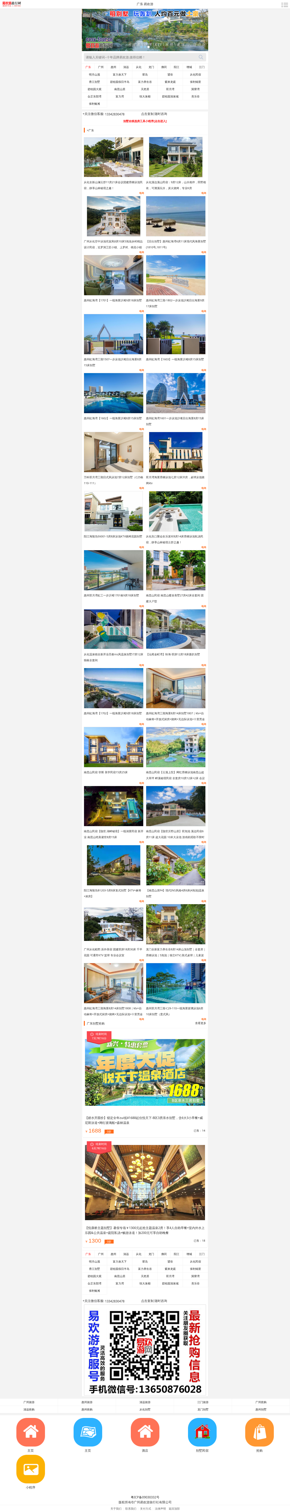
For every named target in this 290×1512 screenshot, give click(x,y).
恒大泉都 (145, 96)
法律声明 (160, 1508)
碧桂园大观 (94, 89)
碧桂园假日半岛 (119, 82)
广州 (101, 67)
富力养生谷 (145, 82)
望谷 (170, 74)
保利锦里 (195, 82)
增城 (189, 67)
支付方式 (145, 1508)
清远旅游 (145, 1402)
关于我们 (116, 1508)
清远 (126, 67)
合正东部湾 (94, 96)
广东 (88, 67)
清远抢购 (29, 1409)
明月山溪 (94, 74)
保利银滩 (94, 104)
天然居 (145, 89)
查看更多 (200, 1023)
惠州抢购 (87, 1409)
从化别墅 (145, 1409)
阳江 (176, 67)
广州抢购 (261, 1402)
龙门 (151, 67)
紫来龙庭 (170, 82)
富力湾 (120, 96)
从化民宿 (195, 74)
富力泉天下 (120, 74)
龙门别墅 (203, 1409)
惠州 (113, 67)
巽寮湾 (195, 89)
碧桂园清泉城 (170, 96)
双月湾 (170, 89)
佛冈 (164, 67)
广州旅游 (29, 1402)
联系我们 (130, 1508)
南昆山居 (119, 89)
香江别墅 (94, 82)
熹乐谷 (195, 96)
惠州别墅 (261, 1409)
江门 (202, 67)
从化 (138, 67)
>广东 (90, 130)
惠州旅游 (87, 1402)
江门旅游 (203, 1402)
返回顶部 (174, 1508)
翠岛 (145, 74)
